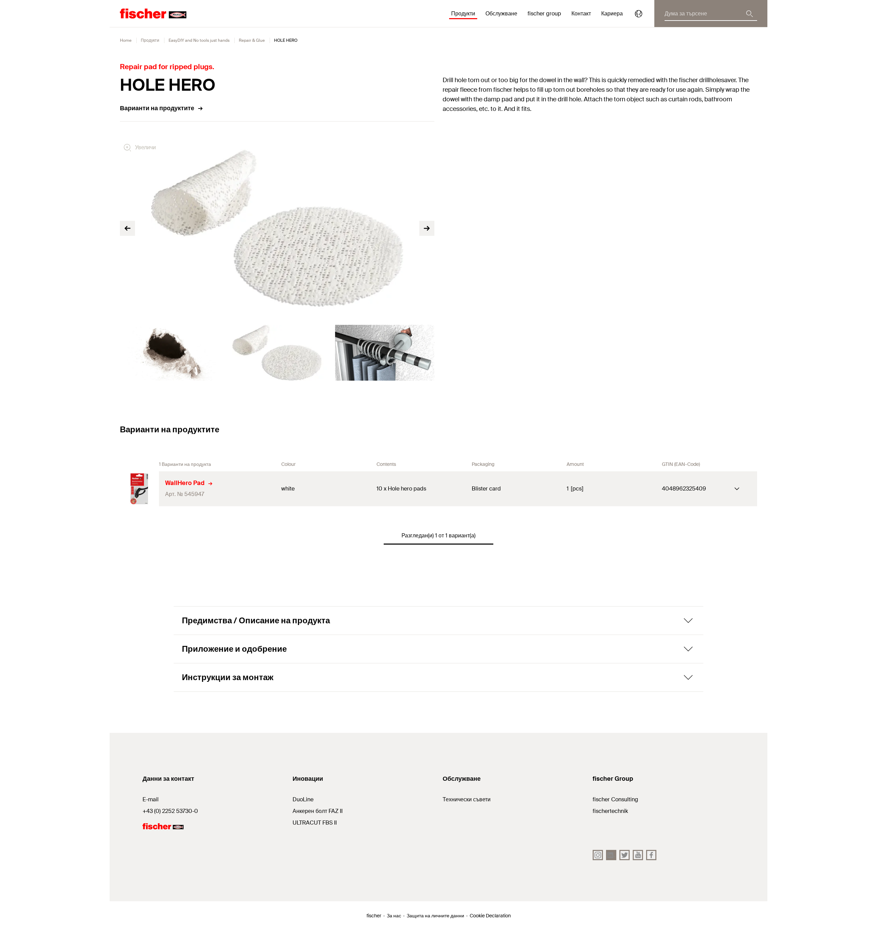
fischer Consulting (615, 799)
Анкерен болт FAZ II (318, 811)
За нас (394, 916)
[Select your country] (638, 13)
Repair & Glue (252, 40)
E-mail (151, 799)
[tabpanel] (169, 353)
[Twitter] (624, 855)
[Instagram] (598, 855)
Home (126, 40)
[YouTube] (638, 855)
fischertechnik (610, 811)
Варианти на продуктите (157, 108)
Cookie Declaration (490, 916)
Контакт (581, 13)
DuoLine (303, 799)
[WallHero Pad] (139, 488)
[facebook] (651, 855)
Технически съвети (467, 799)
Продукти (150, 40)
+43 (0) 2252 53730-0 (170, 811)
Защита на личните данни (435, 916)
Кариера (612, 13)
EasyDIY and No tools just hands (199, 40)
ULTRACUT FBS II (315, 822)
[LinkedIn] (611, 855)
